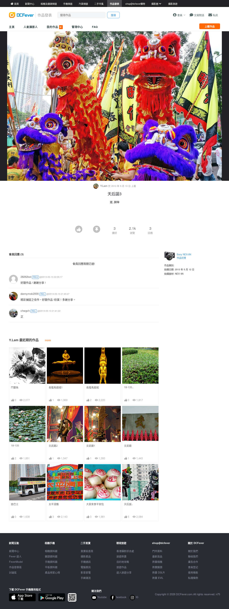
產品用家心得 (52, 572)
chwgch (25, 310)
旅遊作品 (121, 567)
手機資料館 (51, 561)
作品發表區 (15, 567)
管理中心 (77, 27)
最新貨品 (157, 556)
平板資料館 (51, 567)
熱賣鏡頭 (157, 567)
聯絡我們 (193, 556)
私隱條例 (193, 578)
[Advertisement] (114, 216)
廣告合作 (193, 561)
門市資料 (157, 551)
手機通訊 (86, 561)
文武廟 (127, 445)
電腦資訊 (86, 567)
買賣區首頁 (87, 551)
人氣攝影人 (31, 27)
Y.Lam (103, 186)
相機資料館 (51, 551)
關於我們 (193, 551)
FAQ (95, 27)
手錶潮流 (86, 578)
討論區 (13, 572)
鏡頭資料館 (51, 556)
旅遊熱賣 (121, 556)
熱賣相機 (157, 561)
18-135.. (128, 387)
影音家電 (86, 572)
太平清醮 (54, 504)
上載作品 (210, 26)
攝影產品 (86, 556)
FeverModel (16, 561)
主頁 (12, 27)
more (48, 340)
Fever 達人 (15, 556)
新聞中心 (14, 551)
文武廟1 (90, 445)
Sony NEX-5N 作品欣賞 (184, 256)
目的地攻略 (122, 561)
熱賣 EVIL (157, 578)
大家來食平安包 (95, 504)
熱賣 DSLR (158, 572)
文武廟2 (53, 445)
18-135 (15, 445)
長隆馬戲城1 (56, 387)
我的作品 (54, 27)
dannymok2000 (30, 293)
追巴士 (14, 504)
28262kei (26, 277)
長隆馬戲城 (92, 387)
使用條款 (193, 572)
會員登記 (193, 567)
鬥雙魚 (14, 387)
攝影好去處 (125, 551)
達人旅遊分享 (123, 572)
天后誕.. (128, 504)
